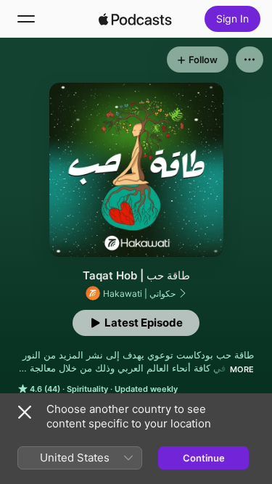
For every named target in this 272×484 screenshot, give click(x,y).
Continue (204, 458)
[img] (135, 19)
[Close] (24, 412)
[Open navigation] (26, 19)
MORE (242, 369)
